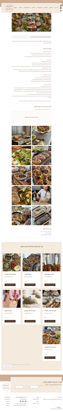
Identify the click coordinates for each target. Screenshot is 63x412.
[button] (51, 7)
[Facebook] (61, 11)
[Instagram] (61, 8)
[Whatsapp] (61, 6)
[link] (51, 274)
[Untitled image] (21, 135)
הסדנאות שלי (7, 399)
